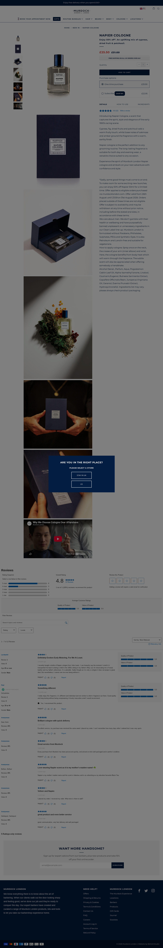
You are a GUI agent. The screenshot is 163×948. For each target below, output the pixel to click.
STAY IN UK (81, 475)
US (81, 484)
